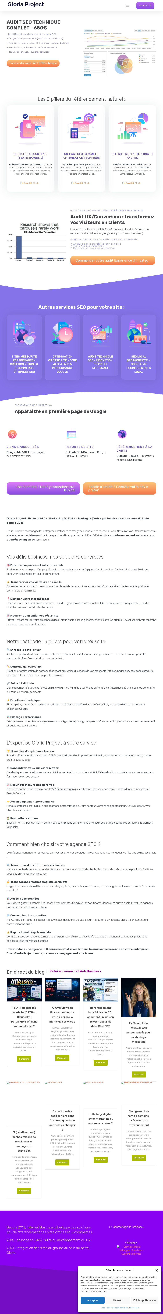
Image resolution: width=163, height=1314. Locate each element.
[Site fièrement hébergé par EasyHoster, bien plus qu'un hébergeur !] (131, 1250)
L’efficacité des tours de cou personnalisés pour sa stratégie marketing (138, 1032)
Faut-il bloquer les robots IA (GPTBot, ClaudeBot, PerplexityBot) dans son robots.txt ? (24, 1017)
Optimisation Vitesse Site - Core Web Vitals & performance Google (62, 364)
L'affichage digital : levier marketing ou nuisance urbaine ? (100, 1119)
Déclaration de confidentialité (115, 1308)
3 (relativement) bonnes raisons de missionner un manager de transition (24, 1141)
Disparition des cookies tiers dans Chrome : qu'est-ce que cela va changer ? (62, 1120)
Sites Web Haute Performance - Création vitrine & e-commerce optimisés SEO (24, 364)
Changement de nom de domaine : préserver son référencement (139, 1118)
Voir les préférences (144, 1300)
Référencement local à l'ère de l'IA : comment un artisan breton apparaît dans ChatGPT (100, 1017)
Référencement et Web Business (75, 971)
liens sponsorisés (23, 447)
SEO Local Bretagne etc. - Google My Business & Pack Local (138, 364)
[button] (156, 1270)
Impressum (134, 1308)
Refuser (117, 1300)
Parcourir (24, 1059)
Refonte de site (80, 447)
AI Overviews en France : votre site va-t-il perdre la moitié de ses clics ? (62, 1014)
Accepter (92, 1300)
